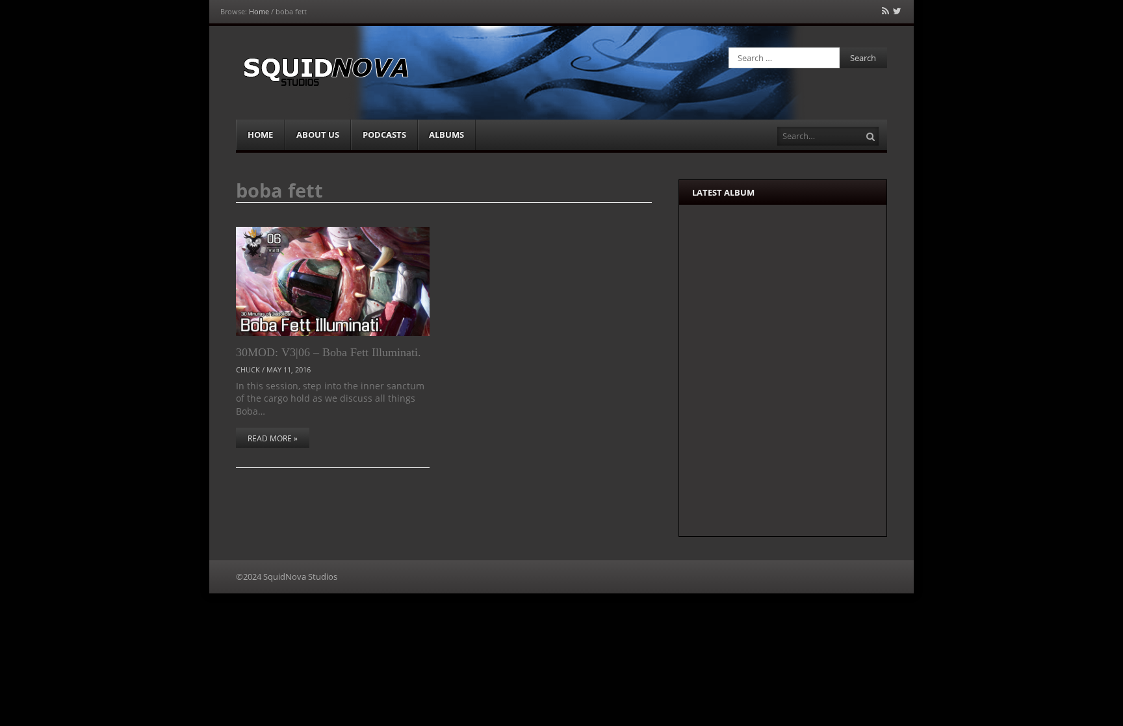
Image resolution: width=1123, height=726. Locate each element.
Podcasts (384, 134)
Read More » (273, 438)
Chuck (248, 369)
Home (259, 11)
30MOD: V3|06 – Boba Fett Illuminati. (328, 352)
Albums (446, 134)
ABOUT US (317, 134)
